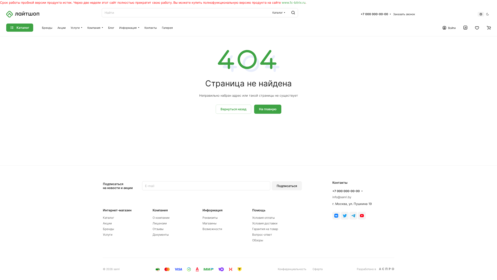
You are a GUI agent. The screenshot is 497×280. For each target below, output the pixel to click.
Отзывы (158, 229)
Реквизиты (210, 218)
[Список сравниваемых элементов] (465, 28)
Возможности (212, 229)
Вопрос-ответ (262, 234)
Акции (107, 223)
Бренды (108, 229)
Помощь (258, 210)
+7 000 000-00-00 (374, 14)
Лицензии (160, 223)
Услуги (107, 234)
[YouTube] (362, 216)
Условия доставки (264, 223)
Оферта (318, 269)
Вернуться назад (233, 109)
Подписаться (287, 186)
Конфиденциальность (292, 269)
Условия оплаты (263, 218)
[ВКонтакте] (336, 216)
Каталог (108, 218)
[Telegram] (353, 216)
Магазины (209, 223)
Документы (161, 234)
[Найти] (293, 12)
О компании (161, 218)
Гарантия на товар (265, 229)
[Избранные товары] (477, 28)
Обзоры (257, 240)
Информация (212, 210)
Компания (160, 210)
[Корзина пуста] (489, 28)
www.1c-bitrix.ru (293, 2)
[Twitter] (345, 216)
